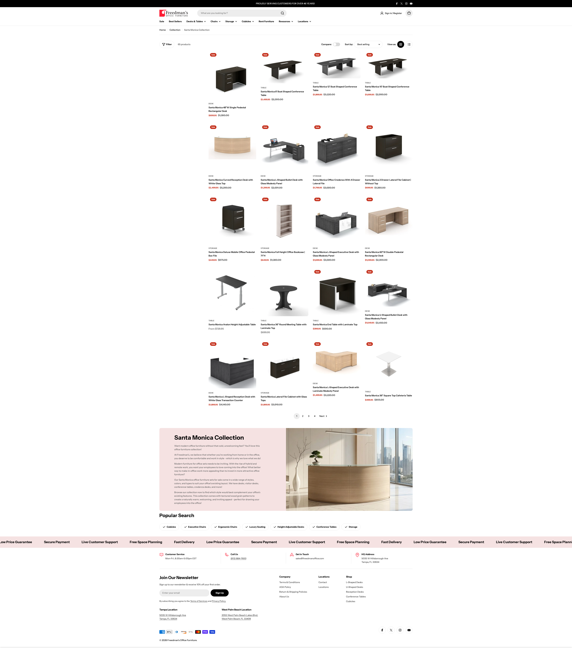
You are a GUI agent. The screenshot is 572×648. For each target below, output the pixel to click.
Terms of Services (198, 601)
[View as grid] (400, 44)
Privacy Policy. (219, 601)
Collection (175, 29)
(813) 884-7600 (238, 558)
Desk (211, 103)
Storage (317, 176)
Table (263, 88)
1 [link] (296, 416)
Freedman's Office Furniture (182, 640)
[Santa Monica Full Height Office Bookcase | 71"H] (284, 220)
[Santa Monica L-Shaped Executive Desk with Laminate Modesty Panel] (336, 360)
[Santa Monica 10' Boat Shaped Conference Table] (389, 65)
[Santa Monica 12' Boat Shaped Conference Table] (336, 65)
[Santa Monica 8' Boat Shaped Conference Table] (284, 67)
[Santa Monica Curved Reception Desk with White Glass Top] (232, 148)
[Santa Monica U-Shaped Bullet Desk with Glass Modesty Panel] (389, 288)
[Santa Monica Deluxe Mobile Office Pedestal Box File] (232, 220)
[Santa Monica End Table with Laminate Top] (336, 292)
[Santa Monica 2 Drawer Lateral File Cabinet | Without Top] (389, 148)
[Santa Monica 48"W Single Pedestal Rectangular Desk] (232, 75)
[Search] (282, 13)
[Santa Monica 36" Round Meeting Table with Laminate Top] (284, 292)
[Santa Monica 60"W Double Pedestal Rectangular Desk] (389, 220)
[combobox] (242, 13)
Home (162, 29)
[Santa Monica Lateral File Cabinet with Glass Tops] (284, 364)
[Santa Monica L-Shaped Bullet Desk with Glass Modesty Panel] (284, 148)
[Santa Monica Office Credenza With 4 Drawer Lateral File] (336, 148)
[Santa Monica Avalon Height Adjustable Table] (232, 292)
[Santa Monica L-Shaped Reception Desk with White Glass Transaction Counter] (232, 364)
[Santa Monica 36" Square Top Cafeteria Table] (389, 364)
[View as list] (409, 44)
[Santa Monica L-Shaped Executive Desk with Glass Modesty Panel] (336, 220)
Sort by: (349, 44)
